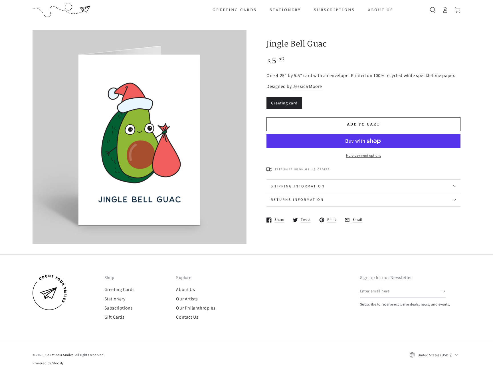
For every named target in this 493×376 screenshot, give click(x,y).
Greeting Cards (119, 289)
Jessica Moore (307, 86)
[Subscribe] (444, 291)
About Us (185, 289)
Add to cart (363, 124)
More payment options (363, 155)
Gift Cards (114, 317)
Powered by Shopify (48, 363)
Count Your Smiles (59, 355)
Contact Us (187, 317)
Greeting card (284, 103)
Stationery (115, 299)
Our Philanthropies (195, 308)
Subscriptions (118, 308)
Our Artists (187, 299)
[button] (432, 10)
